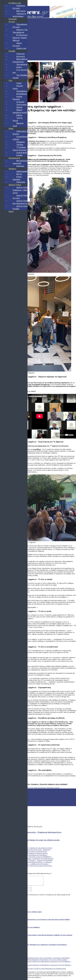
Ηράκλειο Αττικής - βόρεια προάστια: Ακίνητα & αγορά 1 (29, 853)
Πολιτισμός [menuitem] (21, 104)
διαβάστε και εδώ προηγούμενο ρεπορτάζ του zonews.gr (46, 159)
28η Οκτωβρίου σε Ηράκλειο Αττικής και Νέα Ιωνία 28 (29, 851)
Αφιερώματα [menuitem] (14, 158)
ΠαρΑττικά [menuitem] (21, 48)
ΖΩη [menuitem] (10, 80)
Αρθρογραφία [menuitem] (22, 171)
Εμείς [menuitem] (11, 211)
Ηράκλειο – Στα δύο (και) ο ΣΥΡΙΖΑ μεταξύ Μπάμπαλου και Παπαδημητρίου (41, 968)
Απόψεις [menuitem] (12, 169)
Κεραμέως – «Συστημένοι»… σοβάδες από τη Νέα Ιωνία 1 (30, 864)
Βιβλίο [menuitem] (19, 115)
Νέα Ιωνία (50, 787)
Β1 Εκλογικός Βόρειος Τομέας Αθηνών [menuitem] (20, 37)
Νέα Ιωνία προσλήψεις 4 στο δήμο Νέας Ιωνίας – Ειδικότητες (31, 849)
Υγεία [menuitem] (18, 83)
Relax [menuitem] (11, 129)
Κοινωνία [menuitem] (20, 56)
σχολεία (56, 787)
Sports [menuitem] (19, 107)
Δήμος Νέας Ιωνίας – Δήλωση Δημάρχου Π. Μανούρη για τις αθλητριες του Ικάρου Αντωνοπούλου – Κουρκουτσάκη (37, 56)
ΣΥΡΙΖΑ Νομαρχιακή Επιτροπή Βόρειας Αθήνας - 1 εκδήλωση (31, 862)
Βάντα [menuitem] (19, 174)
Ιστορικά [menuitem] (20, 102)
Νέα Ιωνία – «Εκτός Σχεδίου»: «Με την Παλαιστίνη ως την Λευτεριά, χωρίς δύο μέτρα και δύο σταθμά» (33, 32)
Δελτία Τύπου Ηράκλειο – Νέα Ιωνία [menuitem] (21, 190)
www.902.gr (37, 449)
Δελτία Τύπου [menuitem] (15, 185)
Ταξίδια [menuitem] (19, 145)
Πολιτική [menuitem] (20, 54)
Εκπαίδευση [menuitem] (21, 94)
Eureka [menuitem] (19, 155)
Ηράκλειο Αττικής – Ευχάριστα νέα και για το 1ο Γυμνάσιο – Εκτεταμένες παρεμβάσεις (42, 958)
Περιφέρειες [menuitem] (22, 64)
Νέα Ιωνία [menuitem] (20, 11)
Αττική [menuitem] (12, 22)
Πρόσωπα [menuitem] (20, 182)
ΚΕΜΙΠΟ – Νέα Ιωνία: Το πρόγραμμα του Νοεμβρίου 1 (29, 855)
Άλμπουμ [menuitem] (20, 166)
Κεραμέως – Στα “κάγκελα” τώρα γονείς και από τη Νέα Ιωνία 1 (31, 866)
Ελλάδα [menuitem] (12, 51)
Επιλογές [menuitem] (13, 19)
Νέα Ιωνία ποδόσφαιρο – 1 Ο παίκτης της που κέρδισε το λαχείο (31, 848)
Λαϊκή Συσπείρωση (40, 787)
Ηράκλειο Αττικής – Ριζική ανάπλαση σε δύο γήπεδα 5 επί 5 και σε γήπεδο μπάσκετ (40, 959)
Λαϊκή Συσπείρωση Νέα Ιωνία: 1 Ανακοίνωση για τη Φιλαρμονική (32, 858)
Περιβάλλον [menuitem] (21, 91)
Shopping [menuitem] (20, 142)
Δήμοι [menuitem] (19, 67)
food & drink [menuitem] (21, 153)
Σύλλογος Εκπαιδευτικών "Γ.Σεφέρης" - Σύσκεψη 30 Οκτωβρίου (32, 860)
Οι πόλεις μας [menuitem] (15, 3)
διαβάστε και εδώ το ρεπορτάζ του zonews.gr (34, 384)
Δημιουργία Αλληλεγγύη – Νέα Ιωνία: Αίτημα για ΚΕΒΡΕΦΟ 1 (31, 857)
